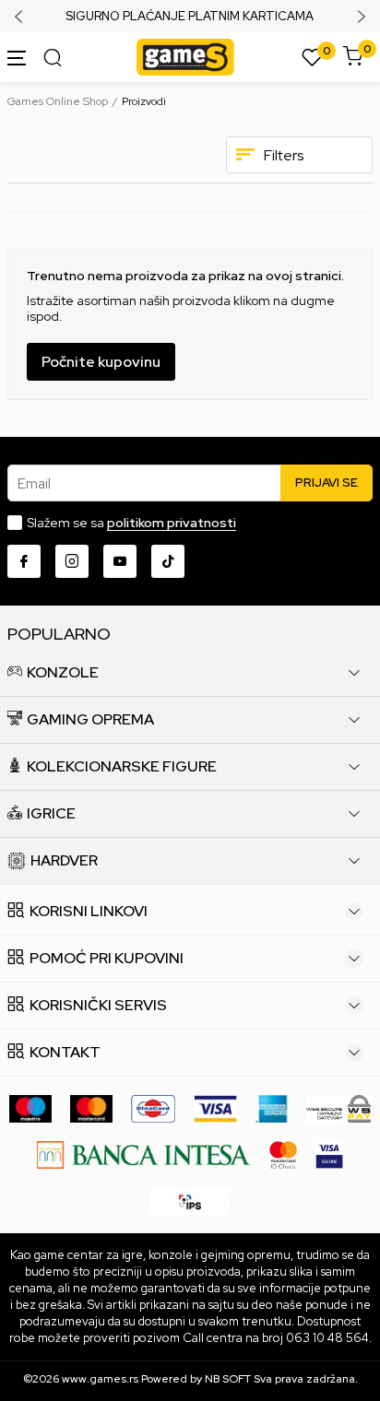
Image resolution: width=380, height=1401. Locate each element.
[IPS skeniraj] (190, 1199)
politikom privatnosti (171, 522)
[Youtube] (120, 561)
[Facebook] (24, 561)
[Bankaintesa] (143, 1153)
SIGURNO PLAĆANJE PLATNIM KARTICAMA (189, 16)
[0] (312, 58)
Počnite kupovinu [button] (101, 361)
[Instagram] (72, 561)
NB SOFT (228, 1379)
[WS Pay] (339, 1107)
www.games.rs (100, 1379)
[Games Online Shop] (185, 55)
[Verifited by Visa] (329, 1153)
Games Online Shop (57, 101)
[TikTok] (167, 561)
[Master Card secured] (283, 1153)
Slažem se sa (131, 522)
